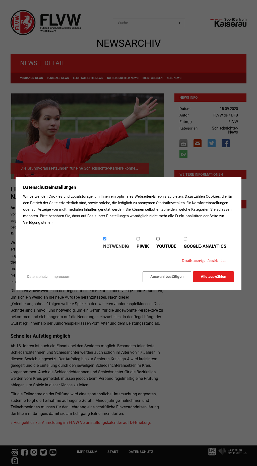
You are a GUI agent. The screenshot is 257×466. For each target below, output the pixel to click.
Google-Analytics (205, 246)
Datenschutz (37, 276)
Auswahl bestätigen (166, 276)
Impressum (60, 276)
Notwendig (116, 246)
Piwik (143, 246)
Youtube (166, 246)
